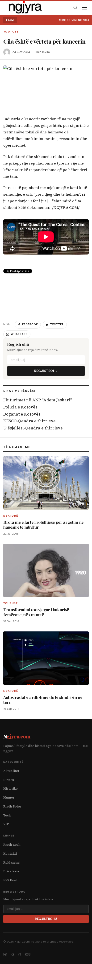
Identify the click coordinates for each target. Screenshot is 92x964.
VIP (6, 824)
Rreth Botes (12, 806)
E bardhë (10, 515)
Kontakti (10, 853)
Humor (8, 797)
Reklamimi (11, 862)
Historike (10, 788)
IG (12, 954)
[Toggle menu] (85, 7)
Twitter (57, 324)
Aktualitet (11, 771)
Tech (7, 815)
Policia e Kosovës (20, 407)
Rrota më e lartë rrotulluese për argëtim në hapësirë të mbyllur (43, 524)
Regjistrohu (46, 371)
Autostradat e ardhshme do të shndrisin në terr (42, 699)
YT (19, 954)
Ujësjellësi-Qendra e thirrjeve (33, 428)
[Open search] (75, 7)
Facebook (30, 324)
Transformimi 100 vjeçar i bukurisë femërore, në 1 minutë (36, 612)
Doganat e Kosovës (21, 414)
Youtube (11, 31)
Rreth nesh (12, 844)
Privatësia (11, 871)
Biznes (8, 780)
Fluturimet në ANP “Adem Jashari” (37, 400)
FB (5, 954)
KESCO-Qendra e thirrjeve (29, 421)
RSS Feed (10, 880)
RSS (28, 954)
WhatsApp (19, 334)
